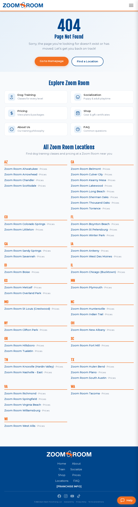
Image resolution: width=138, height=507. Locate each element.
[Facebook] (59, 496)
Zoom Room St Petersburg (89, 229)
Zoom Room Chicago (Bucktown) (93, 272)
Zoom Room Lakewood (87, 185)
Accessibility (69, 502)
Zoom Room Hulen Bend (88, 366)
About (76, 463)
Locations (61, 480)
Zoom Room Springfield (20, 399)
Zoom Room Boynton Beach (90, 224)
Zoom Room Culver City (87, 174)
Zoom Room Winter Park (88, 235)
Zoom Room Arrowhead (20, 174)
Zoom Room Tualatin (18, 351)
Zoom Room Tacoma (85, 393)
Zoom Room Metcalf (18, 287)
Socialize (76, 469)
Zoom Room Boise (17, 272)
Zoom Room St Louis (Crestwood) (27, 308)
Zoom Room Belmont (86, 168)
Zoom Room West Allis (19, 425)
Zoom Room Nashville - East (23, 372)
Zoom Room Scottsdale (20, 185)
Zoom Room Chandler (19, 180)
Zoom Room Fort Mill (85, 345)
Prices (43, 169)
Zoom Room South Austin (88, 377)
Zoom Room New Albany (88, 329)
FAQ (76, 480)
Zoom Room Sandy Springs (22, 250)
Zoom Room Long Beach (88, 191)
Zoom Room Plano (84, 372)
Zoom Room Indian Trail (87, 314)
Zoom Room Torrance (86, 208)
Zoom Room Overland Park (22, 293)
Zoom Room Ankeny (85, 250)
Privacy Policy (81, 502)
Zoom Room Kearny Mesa (88, 180)
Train (62, 469)
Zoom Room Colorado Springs (24, 224)
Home (61, 463)
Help (129, 500)
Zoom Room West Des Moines (91, 256)
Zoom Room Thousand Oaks (90, 202)
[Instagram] (66, 496)
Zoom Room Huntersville (88, 308)
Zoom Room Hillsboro (19, 345)
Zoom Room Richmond (20, 393)
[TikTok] (78, 496)
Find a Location (87, 61)
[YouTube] (72, 496)
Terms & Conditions (96, 502)
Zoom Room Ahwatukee (21, 168)
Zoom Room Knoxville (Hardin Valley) (29, 366)
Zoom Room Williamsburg (22, 410)
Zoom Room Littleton (19, 229)
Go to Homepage (52, 61)
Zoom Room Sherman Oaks (90, 197)
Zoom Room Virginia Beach (22, 404)
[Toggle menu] (131, 5)
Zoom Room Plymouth (86, 287)
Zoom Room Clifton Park (21, 329)
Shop (61, 475)
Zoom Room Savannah (19, 256)
